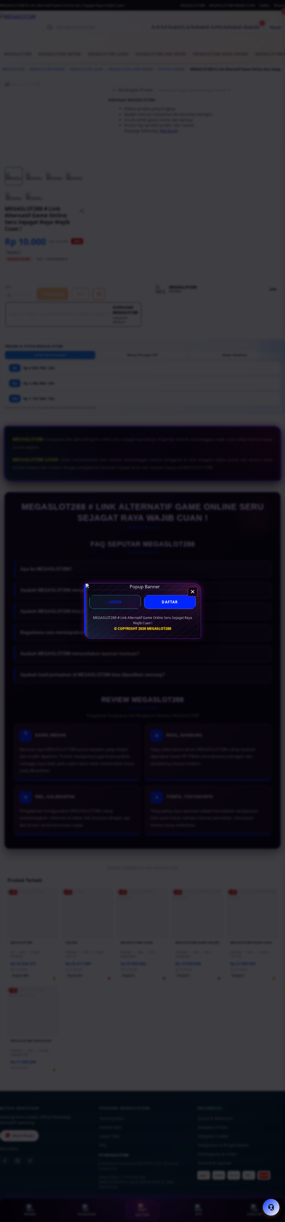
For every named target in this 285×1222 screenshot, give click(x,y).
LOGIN (115, 601)
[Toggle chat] (271, 1207)
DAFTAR (170, 601)
